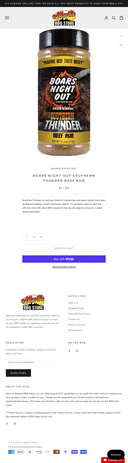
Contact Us (74, 319)
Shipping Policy (76, 308)
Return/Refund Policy (79, 313)
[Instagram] (77, 351)
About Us (73, 302)
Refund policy (75, 330)
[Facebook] (69, 351)
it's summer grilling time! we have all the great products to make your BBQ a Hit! (64, 3)
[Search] (114, 17)
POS (10, 447)
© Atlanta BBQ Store (22, 442)
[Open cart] (121, 18)
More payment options (64, 266)
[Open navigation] (7, 17)
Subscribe (18, 373)
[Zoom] (121, 36)
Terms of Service (76, 324)
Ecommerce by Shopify (30, 447)
